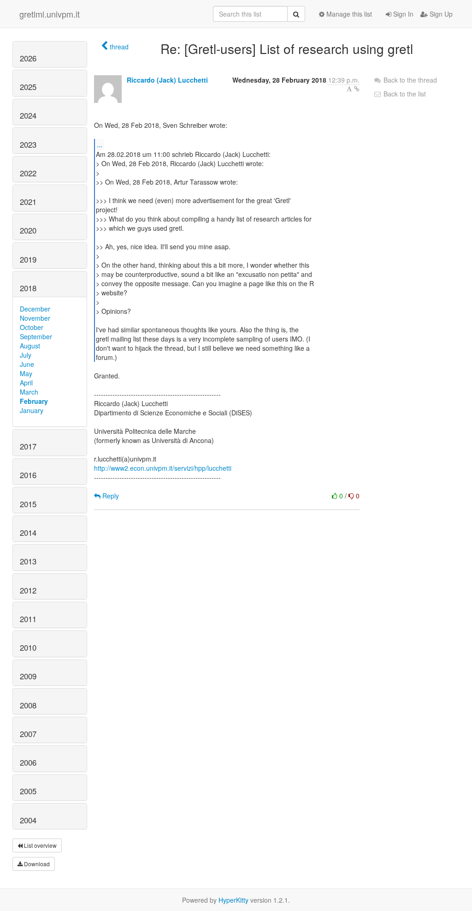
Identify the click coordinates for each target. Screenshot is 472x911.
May (26, 373)
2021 (28, 201)
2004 (28, 820)
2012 (28, 590)
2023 (28, 144)
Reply (109, 495)
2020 (28, 230)
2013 (28, 561)
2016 (28, 474)
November (35, 318)
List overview (40, 845)
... (99, 144)
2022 (28, 173)
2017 (28, 446)
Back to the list (404, 93)
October (31, 327)
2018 (28, 288)
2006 (28, 762)
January (31, 410)
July (25, 355)
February (34, 401)
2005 (28, 791)
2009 (28, 676)
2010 (28, 647)
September (36, 336)
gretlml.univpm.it (49, 14)
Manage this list (348, 13)
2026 (28, 58)
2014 (28, 532)
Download (36, 864)
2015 (28, 503)
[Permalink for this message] (357, 88)
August (30, 345)
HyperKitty (233, 900)
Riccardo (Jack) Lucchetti (167, 79)
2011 (28, 618)
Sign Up (440, 13)
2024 (28, 115)
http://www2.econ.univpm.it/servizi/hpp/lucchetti (162, 468)
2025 (28, 86)
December (35, 308)
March (29, 391)
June (27, 364)
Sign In (402, 13)
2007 (28, 733)
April (26, 382)
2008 (28, 705)
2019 (28, 259)
